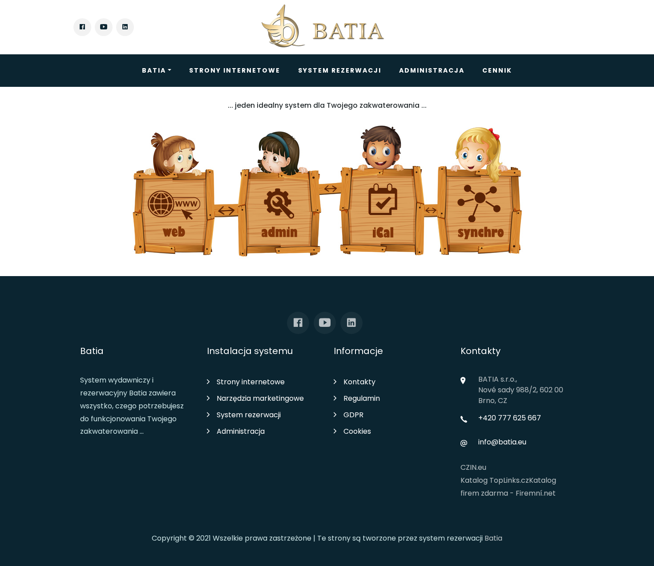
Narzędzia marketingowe (260, 398)
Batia (154, 70)
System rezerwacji (339, 70)
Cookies (357, 431)
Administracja (431, 70)
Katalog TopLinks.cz (494, 480)
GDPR (353, 415)
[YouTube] (104, 27)
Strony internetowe (234, 70)
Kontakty (359, 382)
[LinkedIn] (125, 27)
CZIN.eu (473, 467)
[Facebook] (82, 27)
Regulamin (361, 398)
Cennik (497, 70)
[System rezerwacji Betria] (323, 27)
